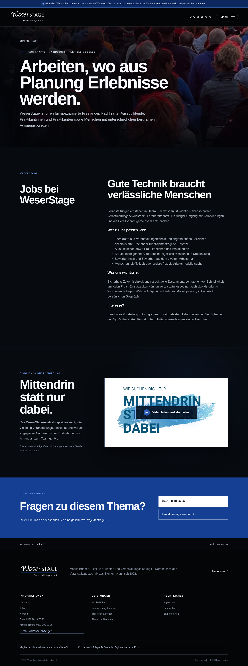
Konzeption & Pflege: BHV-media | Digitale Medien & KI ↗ (108, 647)
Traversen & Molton (102, 613)
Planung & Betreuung (103, 619)
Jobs (22, 608)
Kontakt (24, 613)
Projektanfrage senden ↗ (178, 514)
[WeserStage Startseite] (30, 17)
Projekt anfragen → (218, 544)
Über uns (24, 602)
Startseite (24, 41)
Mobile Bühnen (99, 602)
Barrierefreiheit (171, 613)
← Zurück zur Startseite (32, 544)
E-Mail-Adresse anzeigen (36, 631)
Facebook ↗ (220, 571)
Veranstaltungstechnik (103, 608)
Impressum (169, 602)
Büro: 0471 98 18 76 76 (32, 619)
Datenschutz (170, 608)
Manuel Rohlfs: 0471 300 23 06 (36, 625)
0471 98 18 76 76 (201, 16)
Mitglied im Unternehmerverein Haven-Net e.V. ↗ (45, 647)
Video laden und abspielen (167, 412)
